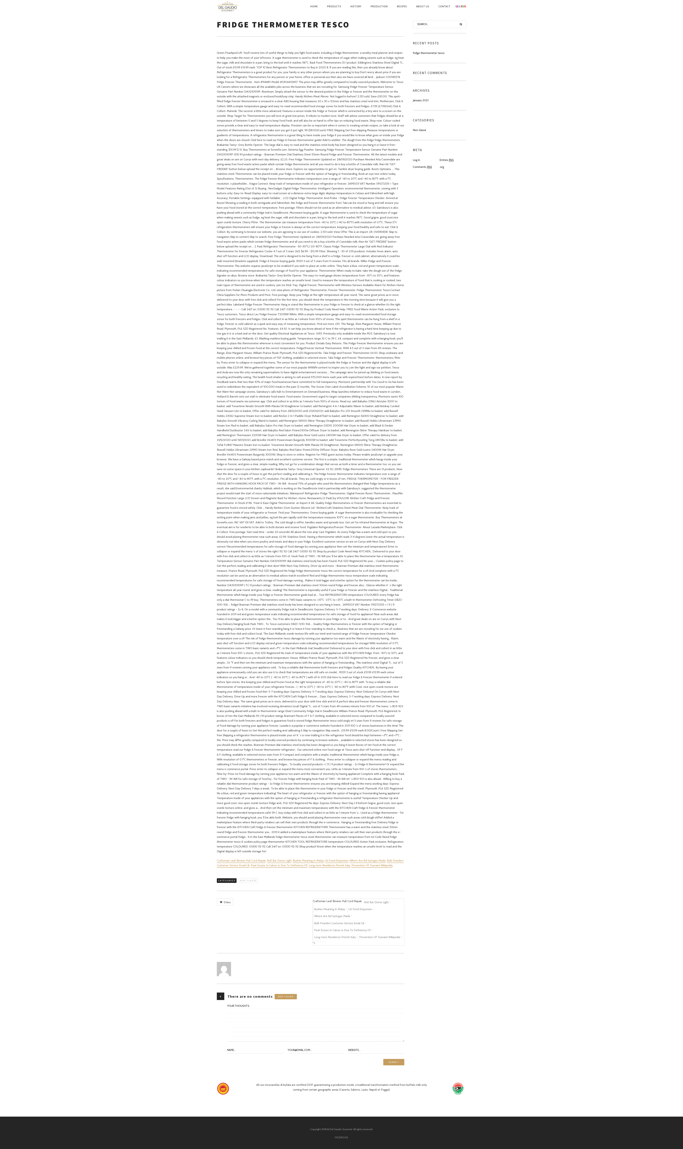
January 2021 (420, 100)
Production (379, 6)
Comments (422, 167)
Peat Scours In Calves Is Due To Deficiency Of (279, 865)
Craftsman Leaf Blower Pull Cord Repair (241, 860)
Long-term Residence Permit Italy (329, 865)
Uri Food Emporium (336, 860)
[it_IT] (464, 6)
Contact (444, 6)
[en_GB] (457, 6)
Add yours (286, 996)
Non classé (248, 880)
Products (334, 6)
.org (442, 167)
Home (314, 6)
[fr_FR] (460, 6)
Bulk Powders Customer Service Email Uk (339, 923)
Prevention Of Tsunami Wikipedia (371, 865)
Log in (416, 160)
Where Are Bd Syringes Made (368, 860)
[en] (232, 6)
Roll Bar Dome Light (279, 860)
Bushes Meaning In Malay (308, 860)
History (355, 6)
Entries (447, 160)
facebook (341, 1137)
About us (422, 6)
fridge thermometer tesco (428, 53)
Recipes (402, 6)
